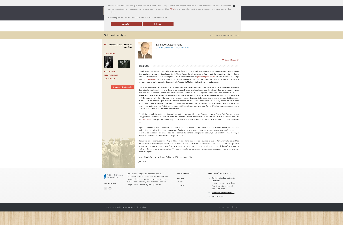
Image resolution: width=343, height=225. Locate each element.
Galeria (217, 35)
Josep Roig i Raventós (206, 76)
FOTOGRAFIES (109, 54)
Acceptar (126, 24)
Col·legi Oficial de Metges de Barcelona (132, 207)
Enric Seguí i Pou (149, 79)
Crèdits (179, 182)
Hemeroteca (109, 79)
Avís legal (180, 178)
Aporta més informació (123, 87)
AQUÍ (172, 9)
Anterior (226, 60)
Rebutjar (158, 24)
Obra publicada (111, 75)
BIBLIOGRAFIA (109, 71)
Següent (234, 60)
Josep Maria (146, 119)
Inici (211, 35)
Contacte (180, 185)
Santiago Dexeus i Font (231, 35)
